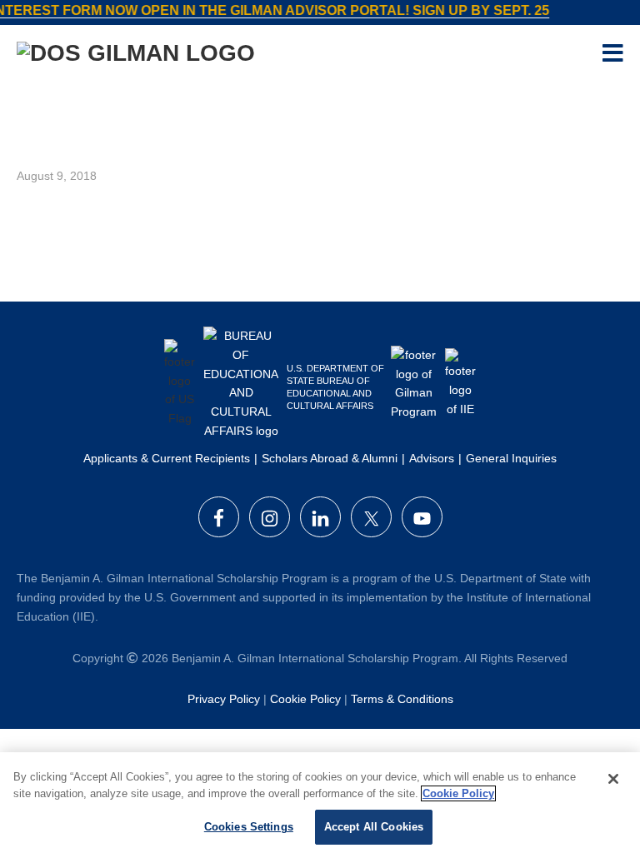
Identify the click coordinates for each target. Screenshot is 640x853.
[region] (320, 802)
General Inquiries (511, 458)
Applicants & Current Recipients (166, 458)
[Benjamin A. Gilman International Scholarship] (136, 56)
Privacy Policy (224, 699)
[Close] (613, 779)
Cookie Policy (305, 699)
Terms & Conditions (402, 699)
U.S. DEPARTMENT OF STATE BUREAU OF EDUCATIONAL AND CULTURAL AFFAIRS (335, 387)
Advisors (431, 458)
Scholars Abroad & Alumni (330, 458)
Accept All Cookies (373, 827)
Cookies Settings (248, 827)
